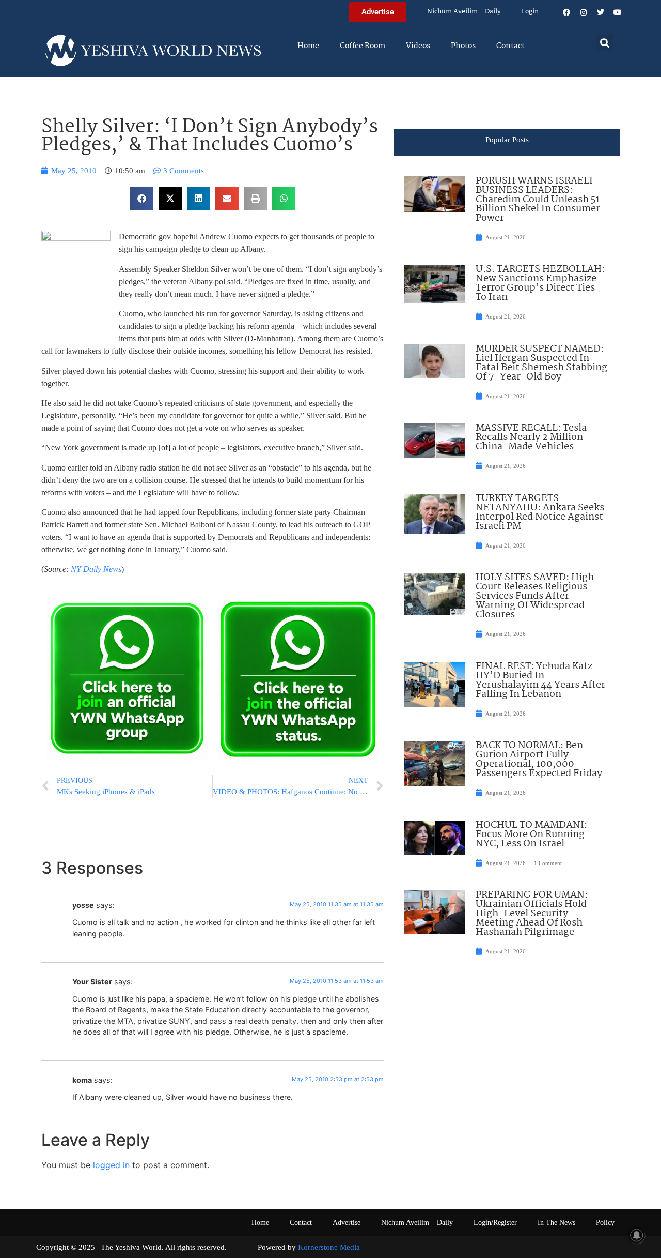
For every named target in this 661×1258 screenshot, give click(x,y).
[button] (604, 42)
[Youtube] (617, 12)
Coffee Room (362, 46)
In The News (556, 1222)
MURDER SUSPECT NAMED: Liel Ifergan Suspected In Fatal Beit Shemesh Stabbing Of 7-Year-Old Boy (541, 363)
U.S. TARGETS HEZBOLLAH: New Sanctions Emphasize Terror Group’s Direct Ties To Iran (540, 283)
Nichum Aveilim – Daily (464, 11)
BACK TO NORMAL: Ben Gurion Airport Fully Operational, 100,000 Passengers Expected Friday (539, 759)
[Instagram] (583, 12)
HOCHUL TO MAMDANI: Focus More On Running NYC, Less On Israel (531, 834)
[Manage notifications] (636, 1235)
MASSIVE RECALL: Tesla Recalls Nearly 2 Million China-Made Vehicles (531, 437)
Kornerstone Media (329, 1247)
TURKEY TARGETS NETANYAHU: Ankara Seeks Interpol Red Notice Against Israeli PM (540, 512)
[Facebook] (566, 12)
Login (530, 11)
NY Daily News (96, 569)
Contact (510, 46)
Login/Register (495, 1222)
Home (308, 46)
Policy (605, 1222)
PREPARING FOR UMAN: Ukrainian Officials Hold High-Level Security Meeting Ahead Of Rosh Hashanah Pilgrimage (532, 913)
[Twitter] (600, 12)
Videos (418, 46)
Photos (463, 46)
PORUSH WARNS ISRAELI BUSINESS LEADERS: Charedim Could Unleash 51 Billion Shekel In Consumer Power (538, 199)
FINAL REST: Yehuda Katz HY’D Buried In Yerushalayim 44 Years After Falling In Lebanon (540, 680)
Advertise (346, 1222)
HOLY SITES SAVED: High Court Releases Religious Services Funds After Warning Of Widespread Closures (535, 596)
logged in (111, 1165)
